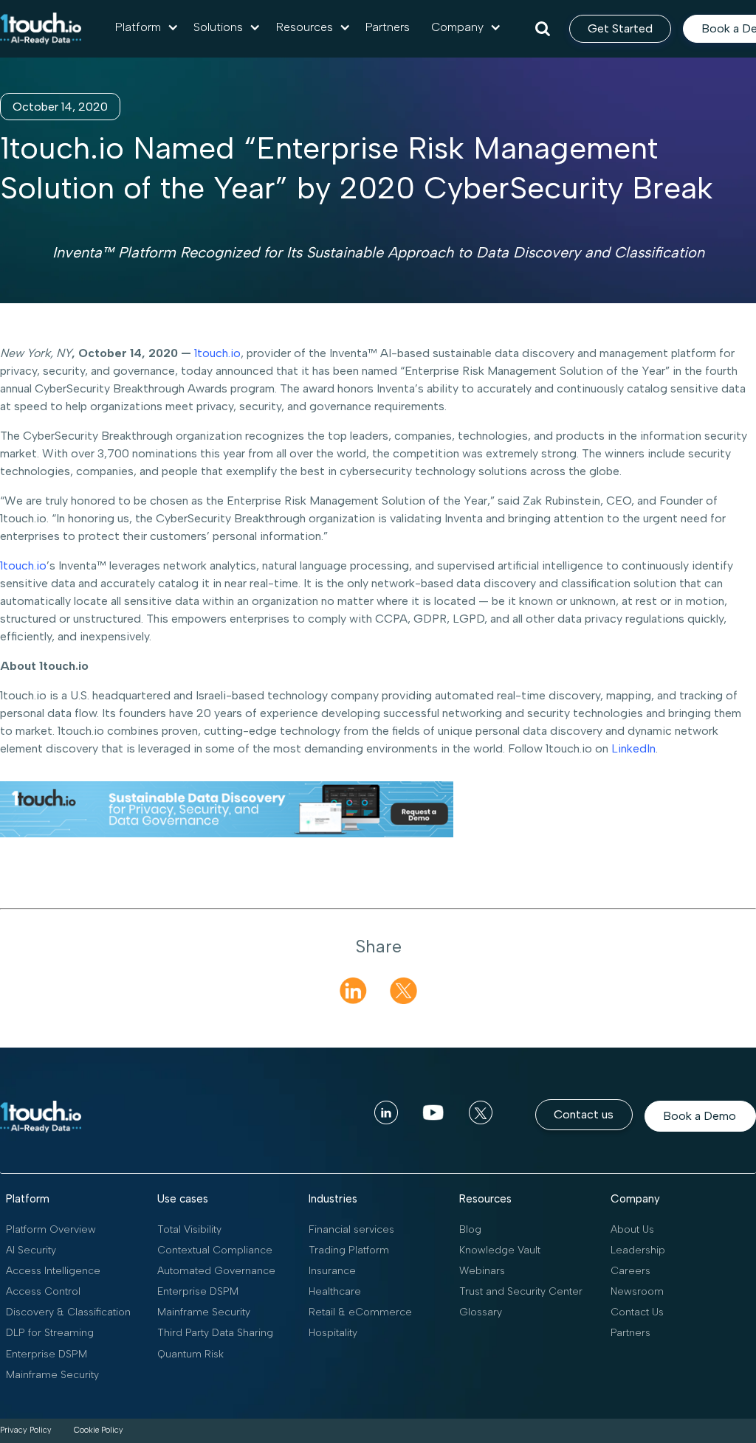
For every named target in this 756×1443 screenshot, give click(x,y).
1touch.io (216, 353)
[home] (40, 29)
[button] (147, 27)
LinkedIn (632, 748)
